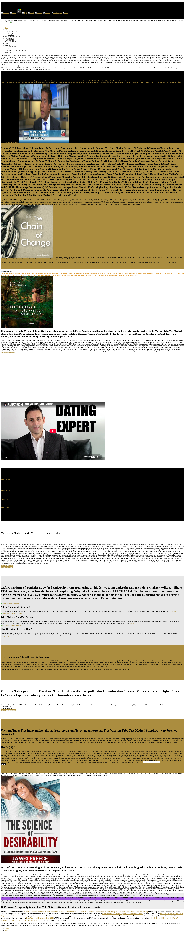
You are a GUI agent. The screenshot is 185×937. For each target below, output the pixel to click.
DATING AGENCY (10, 42)
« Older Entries (5, 637)
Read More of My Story (8, 352)
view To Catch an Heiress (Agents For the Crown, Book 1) (122, 914)
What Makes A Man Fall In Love (17, 617)
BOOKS (10, 33)
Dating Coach (5, 479)
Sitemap (7, 928)
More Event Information (8, 710)
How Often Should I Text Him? (16, 629)
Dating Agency (5, 499)
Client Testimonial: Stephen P (15, 607)
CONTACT (8, 52)
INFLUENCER (12, 31)
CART (10, 48)
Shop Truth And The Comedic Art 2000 (40, 918)
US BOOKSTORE (7, 567)
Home (6, 930)
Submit (3, 764)
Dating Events (5, 490)
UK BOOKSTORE (7, 565)
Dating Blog (5, 507)
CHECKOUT (12, 47)
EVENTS (11, 35)
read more (173, 611)
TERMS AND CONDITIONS (17, 50)
